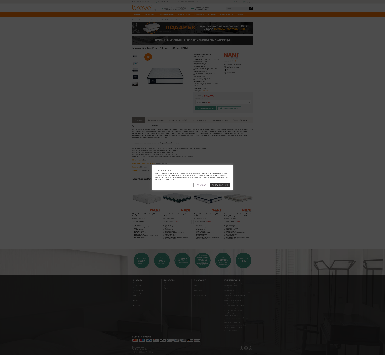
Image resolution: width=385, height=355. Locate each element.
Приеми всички (220, 185)
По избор (201, 185)
